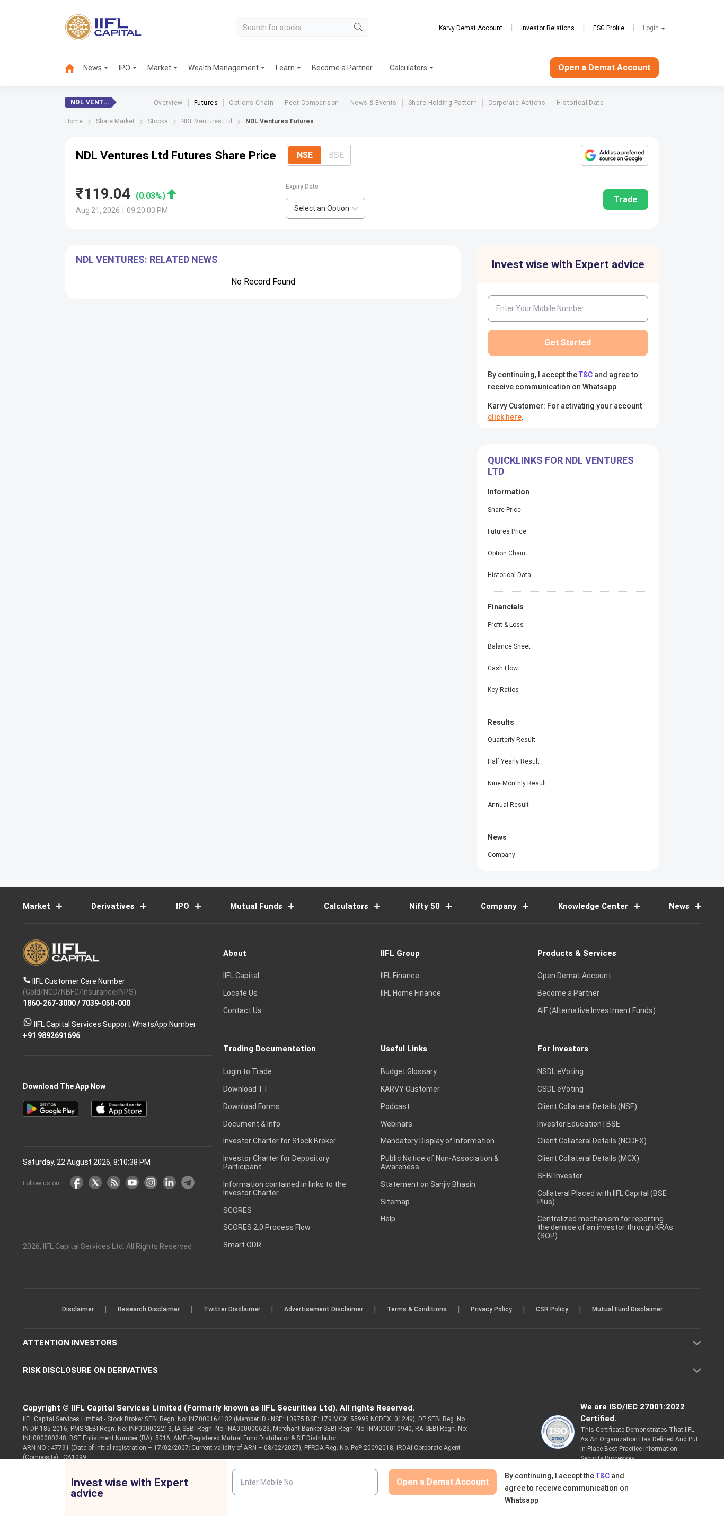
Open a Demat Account (604, 68)
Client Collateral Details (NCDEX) (592, 1141)
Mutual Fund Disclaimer (627, 1309)
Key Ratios (503, 690)
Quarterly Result (511, 739)
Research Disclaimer (149, 1309)
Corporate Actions (516, 103)
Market (159, 68)
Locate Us (240, 993)
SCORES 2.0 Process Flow (267, 1227)
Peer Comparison (312, 103)
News (92, 68)
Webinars (396, 1124)
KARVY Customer (410, 1089)
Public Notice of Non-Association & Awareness (440, 1162)
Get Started (567, 343)
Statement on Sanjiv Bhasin (428, 1184)
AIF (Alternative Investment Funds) (596, 1010)
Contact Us (242, 1010)
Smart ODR (242, 1244)
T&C (586, 374)
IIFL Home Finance (411, 993)
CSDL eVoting (560, 1089)
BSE (336, 155)
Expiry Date (302, 186)
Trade (626, 199)
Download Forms (251, 1106)
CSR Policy (552, 1309)
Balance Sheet (509, 646)
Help (388, 1218)
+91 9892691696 (51, 1035)
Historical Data (580, 103)
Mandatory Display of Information (438, 1141)
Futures (206, 103)
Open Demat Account (574, 975)
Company (501, 854)
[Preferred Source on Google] (614, 155)
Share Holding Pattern (442, 103)
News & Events (373, 103)
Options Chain (251, 103)
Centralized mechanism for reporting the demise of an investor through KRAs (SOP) (605, 1227)
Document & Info (251, 1124)
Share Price (504, 509)
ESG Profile (608, 28)
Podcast (395, 1106)
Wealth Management (223, 68)
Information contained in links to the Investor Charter (284, 1188)
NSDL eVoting (560, 1071)
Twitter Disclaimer (232, 1309)
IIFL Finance (400, 975)
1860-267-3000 (49, 1002)
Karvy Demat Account (470, 28)
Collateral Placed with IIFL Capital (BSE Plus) (602, 1197)
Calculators (408, 68)
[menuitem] (74, 68)
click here (505, 417)
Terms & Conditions (417, 1309)
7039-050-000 (106, 1002)
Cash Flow (503, 668)
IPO (124, 68)
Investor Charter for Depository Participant (276, 1162)
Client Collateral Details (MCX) (588, 1158)
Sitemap (395, 1202)
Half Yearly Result (514, 761)
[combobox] (325, 208)
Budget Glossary (409, 1071)
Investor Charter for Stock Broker (279, 1141)
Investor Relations (548, 28)
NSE (305, 155)
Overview (168, 103)
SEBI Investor (559, 1176)
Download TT (246, 1089)
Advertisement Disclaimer (323, 1309)
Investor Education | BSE (578, 1124)
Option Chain (506, 553)
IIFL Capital (241, 975)
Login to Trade (247, 1071)
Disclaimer (78, 1309)
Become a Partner (342, 68)
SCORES (237, 1210)
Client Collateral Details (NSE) (587, 1106)
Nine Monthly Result (517, 783)
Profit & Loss (506, 624)
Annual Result (508, 805)
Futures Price (507, 531)
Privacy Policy (491, 1309)
